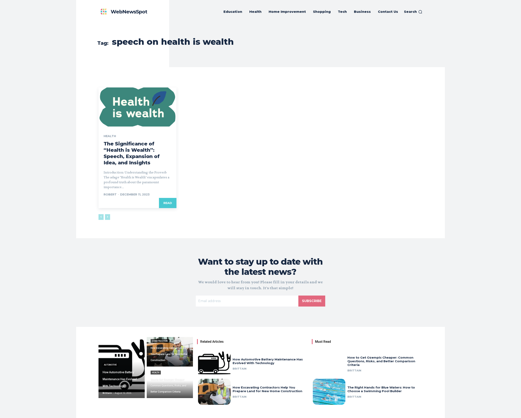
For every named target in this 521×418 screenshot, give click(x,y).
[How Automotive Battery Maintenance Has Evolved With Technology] (122, 367)
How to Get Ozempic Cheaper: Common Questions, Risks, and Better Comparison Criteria (381, 361)
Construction (160, 341)
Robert (110, 194)
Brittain (239, 368)
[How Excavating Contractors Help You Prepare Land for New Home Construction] (170, 352)
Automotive (110, 365)
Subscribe (312, 301)
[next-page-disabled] (107, 217)
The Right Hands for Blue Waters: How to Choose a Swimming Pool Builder (381, 389)
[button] (413, 12)
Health (110, 136)
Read (167, 203)
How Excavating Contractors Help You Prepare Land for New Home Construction (267, 389)
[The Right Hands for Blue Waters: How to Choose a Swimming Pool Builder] (329, 392)
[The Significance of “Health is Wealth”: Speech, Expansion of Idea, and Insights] (137, 107)
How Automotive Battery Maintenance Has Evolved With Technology (268, 361)
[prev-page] (101, 217)
